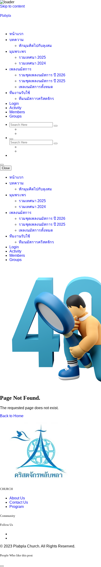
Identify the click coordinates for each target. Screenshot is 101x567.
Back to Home (11, 416)
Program (16, 507)
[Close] (2, 566)
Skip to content (12, 6)
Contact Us (18, 502)
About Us (17, 498)
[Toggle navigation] (2, 164)
